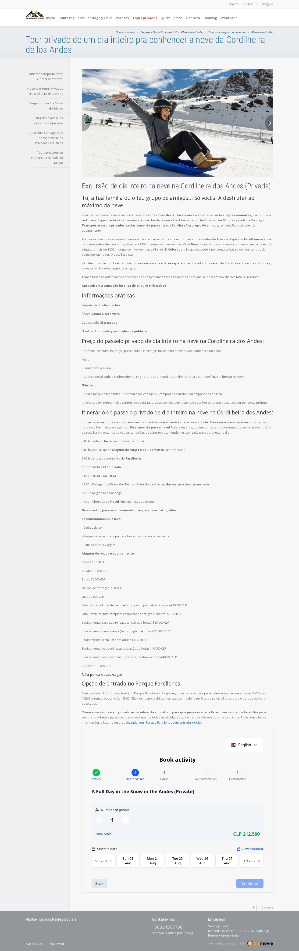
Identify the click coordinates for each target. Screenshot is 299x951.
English (248, 4)
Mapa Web (57, 944)
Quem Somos (171, 18)
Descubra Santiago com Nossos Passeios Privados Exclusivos (46, 138)
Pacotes (122, 18)
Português (266, 4)
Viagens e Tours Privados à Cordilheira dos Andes (171, 32)
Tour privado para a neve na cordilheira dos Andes (240, 32)
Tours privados (144, 18)
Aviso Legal (34, 944)
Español (233, 4)
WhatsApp (229, 18)
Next (269, 123)
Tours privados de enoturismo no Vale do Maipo (47, 157)
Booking (210, 18)
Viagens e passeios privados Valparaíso (48, 120)
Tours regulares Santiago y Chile (85, 18)
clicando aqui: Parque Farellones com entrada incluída (164, 722)
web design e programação (227, 943)
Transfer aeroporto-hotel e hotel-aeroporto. (45, 76)
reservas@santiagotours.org (172, 933)
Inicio (50, 18)
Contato (193, 18)
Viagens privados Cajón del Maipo (46, 105)
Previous (86, 123)
